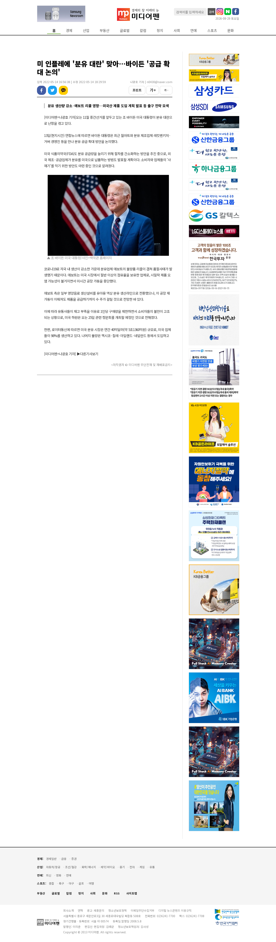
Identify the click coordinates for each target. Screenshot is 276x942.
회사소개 (68, 910)
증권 (74, 859)
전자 (132, 867)
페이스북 (41, 90)
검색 (211, 12)
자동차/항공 (53, 867)
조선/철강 (71, 867)
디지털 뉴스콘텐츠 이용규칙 (175, 910)
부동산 (104, 30)
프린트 (137, 90)
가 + (153, 90)
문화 (230, 30)
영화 (58, 875)
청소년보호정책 (117, 910)
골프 (81, 883)
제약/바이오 (108, 867)
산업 (86, 30)
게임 (142, 867)
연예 (193, 30)
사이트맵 (131, 893)
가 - (166, 90)
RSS (117, 893)
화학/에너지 (89, 867)
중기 (122, 867)
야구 (71, 883)
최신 (48, 875)
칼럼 (143, 30)
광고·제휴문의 (95, 910)
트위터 (52, 90)
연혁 (80, 910)
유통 (152, 867)
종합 (51, 883)
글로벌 (125, 30)
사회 (177, 30)
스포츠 (212, 30)
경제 (69, 30)
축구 (61, 883)
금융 (63, 859)
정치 (160, 30)
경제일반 (51, 859)
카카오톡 (63, 90)
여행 (91, 883)
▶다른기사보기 (87, 353)
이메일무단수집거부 (142, 910)
